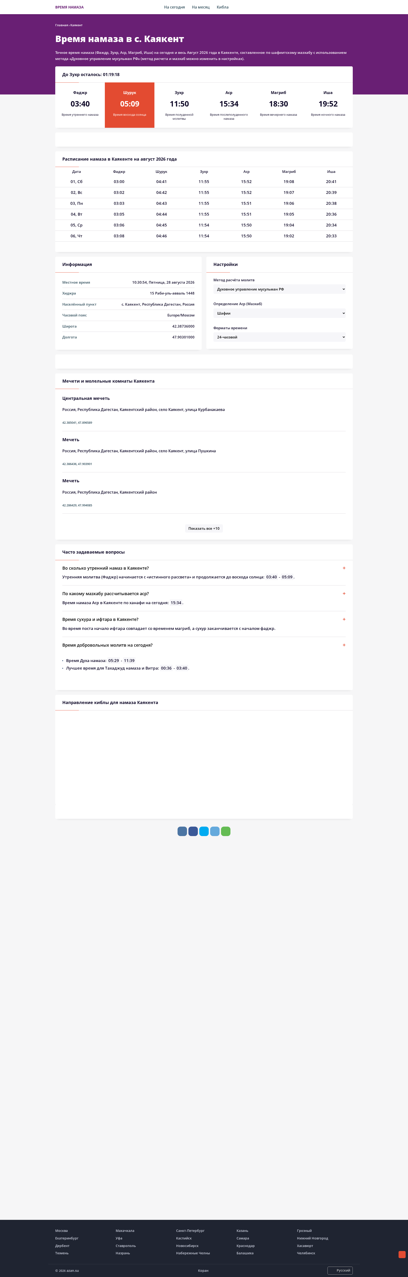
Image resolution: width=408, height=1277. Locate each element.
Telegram (215, 831)
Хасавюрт (305, 1245)
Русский (343, 1270)
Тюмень (61, 1253)
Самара (243, 1238)
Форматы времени (230, 327)
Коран (203, 1270)
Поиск (350, 7)
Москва (61, 1230)
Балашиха (245, 1253)
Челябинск (306, 1253)
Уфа (119, 1238)
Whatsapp (225, 831)
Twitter (204, 831)
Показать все (204, 528)
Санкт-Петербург (190, 1230)
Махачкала (125, 1230)
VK (182, 831)
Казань (242, 1230)
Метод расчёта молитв (234, 280)
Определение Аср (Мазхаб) (237, 303)
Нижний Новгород (312, 1238)
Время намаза (69, 7)
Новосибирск (187, 1245)
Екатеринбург (66, 1238)
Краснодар (246, 1245)
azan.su (73, 1270)
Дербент (62, 1245)
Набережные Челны (193, 1253)
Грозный (304, 1230)
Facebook (193, 831)
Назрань (123, 1253)
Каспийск (184, 1238)
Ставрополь (126, 1245)
